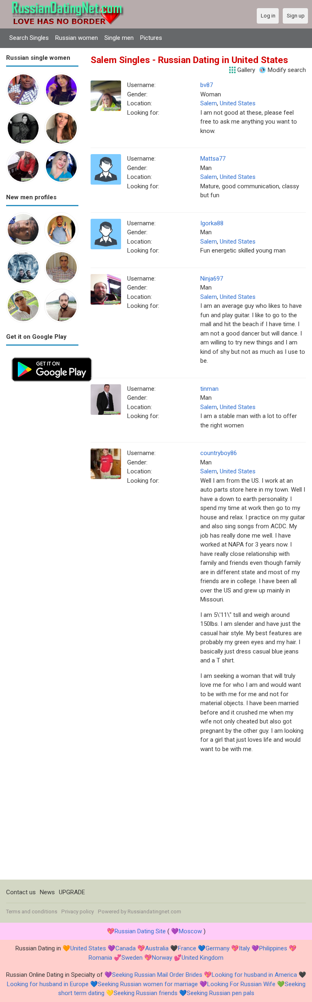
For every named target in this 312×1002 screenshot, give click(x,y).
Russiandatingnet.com (154, 911)
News (47, 892)
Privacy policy (77, 911)
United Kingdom (202, 957)
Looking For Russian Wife (241, 984)
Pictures (151, 37)
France (187, 948)
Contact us (21, 892)
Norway (162, 957)
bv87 (206, 85)
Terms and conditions (31, 911)
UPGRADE (72, 892)
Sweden (132, 957)
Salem (208, 103)
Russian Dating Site (140, 931)
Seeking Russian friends (146, 993)
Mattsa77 (212, 158)
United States (238, 103)
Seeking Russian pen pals (220, 993)
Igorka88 (211, 223)
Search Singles (29, 37)
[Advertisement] (42, 509)
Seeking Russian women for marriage (148, 984)
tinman (209, 388)
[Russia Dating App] (52, 356)
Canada (125, 948)
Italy (244, 948)
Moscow (190, 931)
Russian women (76, 37)
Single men (119, 37)
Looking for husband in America (254, 974)
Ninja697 (211, 278)
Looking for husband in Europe (48, 984)
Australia (157, 948)
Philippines (273, 948)
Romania (100, 957)
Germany (218, 948)
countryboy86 (218, 453)
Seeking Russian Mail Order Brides (157, 974)
